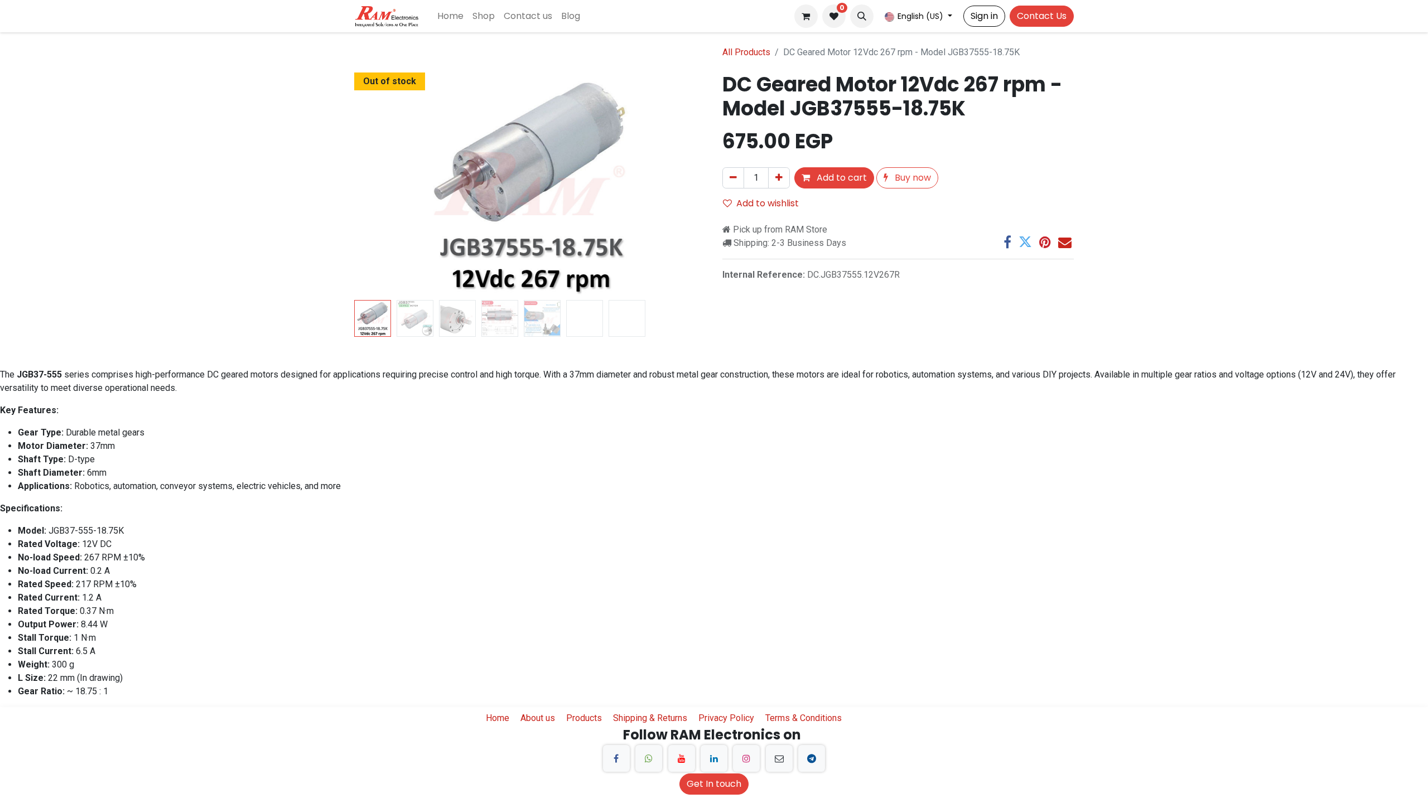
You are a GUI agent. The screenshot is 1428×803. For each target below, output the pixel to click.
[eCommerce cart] (806, 16)
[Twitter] (1025, 242)
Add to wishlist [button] (767, 203)
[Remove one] (733, 177)
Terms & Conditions (803, 718)
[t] (811, 758)
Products (584, 718)
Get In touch (714, 783)
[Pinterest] (1045, 242)
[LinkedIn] (714, 758)
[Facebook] (1007, 242)
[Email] (1065, 242)
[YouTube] (681, 758)
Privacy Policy (726, 718)
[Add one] (779, 177)
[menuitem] (450, 16)
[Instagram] (746, 758)
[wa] (648, 758)
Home (497, 718)
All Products (746, 52)
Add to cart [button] (840, 177)
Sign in (984, 15)
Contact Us (1042, 15)
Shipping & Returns (650, 718)
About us (537, 718)
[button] (862, 16)
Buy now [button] (912, 177)
